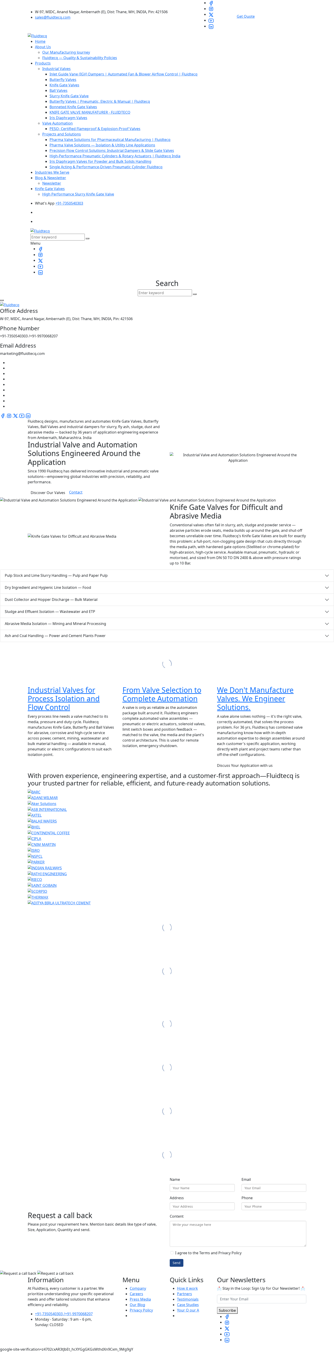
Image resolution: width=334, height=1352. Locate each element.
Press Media (140, 1299)
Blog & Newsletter (50, 177)
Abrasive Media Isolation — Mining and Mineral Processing (55, 623)
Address (177, 1197)
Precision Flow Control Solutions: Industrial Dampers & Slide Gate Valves (112, 150)
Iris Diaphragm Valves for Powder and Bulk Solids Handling (100, 161)
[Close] (2, 300)
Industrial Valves (56, 68)
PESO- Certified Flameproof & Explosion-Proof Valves (95, 128)
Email (246, 1179)
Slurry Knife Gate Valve (69, 95)
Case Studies (188, 1304)
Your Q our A (188, 1310)
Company (138, 1288)
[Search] (87, 238)
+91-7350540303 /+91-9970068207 (64, 1313)
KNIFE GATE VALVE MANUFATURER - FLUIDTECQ (90, 112)
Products (43, 63)
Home (40, 41)
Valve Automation (57, 123)
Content (177, 1216)
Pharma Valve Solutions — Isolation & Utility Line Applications (102, 145)
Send (176, 1263)
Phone (247, 1197)
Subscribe (227, 1310)
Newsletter (51, 183)
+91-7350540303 (69, 203)
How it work (187, 1288)
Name (175, 1179)
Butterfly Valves (63, 79)
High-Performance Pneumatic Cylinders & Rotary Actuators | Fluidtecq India (115, 155)
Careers (136, 1293)
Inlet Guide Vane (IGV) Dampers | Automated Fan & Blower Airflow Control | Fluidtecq (123, 74)
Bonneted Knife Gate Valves (73, 106)
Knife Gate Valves (64, 85)
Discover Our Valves (48, 492)
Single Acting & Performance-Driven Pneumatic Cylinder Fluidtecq (106, 166)
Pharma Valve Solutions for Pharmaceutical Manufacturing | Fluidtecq (110, 139)
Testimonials (188, 1299)
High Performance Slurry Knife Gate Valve (78, 194)
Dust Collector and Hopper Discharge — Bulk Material (51, 599)
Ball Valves (58, 90)
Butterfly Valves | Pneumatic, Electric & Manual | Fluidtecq (100, 101)
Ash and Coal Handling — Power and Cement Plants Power (55, 635)
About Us (43, 46)
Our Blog (137, 1304)
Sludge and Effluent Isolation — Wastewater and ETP (50, 611)
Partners (184, 1293)
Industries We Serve (52, 172)
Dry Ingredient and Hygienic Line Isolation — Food (48, 587)
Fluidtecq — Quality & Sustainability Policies (79, 57)
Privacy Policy (141, 1310)
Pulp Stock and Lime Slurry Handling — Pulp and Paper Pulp (56, 575)
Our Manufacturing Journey (66, 52)
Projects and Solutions (61, 134)
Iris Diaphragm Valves (68, 117)
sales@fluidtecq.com (52, 17)
